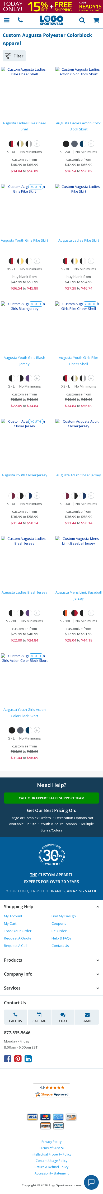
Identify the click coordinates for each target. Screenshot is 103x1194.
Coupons (59, 923)
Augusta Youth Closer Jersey (24, 475)
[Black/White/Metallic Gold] (20, 143)
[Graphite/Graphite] (74, 143)
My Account (13, 916)
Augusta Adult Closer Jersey (78, 475)
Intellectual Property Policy (51, 1154)
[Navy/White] (82, 143)
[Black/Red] (74, 613)
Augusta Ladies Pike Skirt (78, 240)
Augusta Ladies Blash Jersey (24, 592)
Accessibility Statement (52, 1173)
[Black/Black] (66, 143)
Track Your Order (17, 930)
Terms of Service (51, 1148)
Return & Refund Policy (51, 1167)
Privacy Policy (51, 1141)
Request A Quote (17, 938)
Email (87, 1021)
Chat (63, 1021)
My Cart (10, 923)
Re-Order (59, 930)
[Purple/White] (28, 378)
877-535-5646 (17, 1033)
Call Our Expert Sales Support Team (52, 798)
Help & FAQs (62, 938)
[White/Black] (20, 378)
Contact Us (60, 945)
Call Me (39, 1021)
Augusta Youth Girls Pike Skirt (24, 240)
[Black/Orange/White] (66, 613)
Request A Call (15, 945)
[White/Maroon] (11, 495)
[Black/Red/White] (11, 143)
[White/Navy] (28, 495)
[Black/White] (11, 378)
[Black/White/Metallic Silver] (28, 143)
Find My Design (64, 916)
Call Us (15, 1021)
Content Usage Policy (51, 1160)
